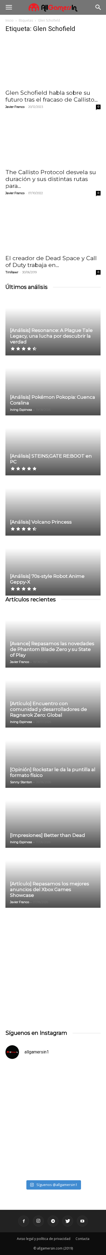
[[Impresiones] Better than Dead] (53, 818)
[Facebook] (23, 1221)
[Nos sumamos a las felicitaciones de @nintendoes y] (53, 1092)
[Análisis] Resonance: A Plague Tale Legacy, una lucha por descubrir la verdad (51, 336)
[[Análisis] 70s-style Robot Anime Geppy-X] (53, 566)
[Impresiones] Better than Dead (47, 835)
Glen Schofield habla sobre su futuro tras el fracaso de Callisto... (51, 96)
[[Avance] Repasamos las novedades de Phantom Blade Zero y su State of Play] (53, 638)
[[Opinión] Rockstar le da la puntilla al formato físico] (53, 758)
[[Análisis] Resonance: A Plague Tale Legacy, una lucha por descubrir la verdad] (53, 325)
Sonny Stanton (21, 782)
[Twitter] (67, 1221)
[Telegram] (53, 1221)
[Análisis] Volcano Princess (41, 522)
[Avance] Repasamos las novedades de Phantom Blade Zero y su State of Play (52, 649)
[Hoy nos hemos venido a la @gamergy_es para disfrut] (53, 1149)
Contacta (82, 1238)
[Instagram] (38, 1221)
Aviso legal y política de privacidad (43, 1238)
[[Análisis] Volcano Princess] (53, 505)
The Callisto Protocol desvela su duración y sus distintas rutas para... (50, 179)
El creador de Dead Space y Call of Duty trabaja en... (51, 261)
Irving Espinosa (21, 410)
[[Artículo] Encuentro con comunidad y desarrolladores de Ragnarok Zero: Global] (53, 698)
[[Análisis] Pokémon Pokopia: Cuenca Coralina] (53, 385)
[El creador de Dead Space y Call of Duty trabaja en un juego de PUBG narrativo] (53, 227)
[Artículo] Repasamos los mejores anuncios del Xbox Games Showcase (49, 889)
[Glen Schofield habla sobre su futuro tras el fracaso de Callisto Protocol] (53, 62)
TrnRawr (11, 272)
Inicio (9, 20)
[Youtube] (82, 1221)
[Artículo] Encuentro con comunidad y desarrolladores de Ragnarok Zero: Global (48, 709)
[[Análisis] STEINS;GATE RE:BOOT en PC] (53, 445)
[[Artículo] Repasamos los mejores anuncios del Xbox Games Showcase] (53, 878)
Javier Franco (14, 107)
